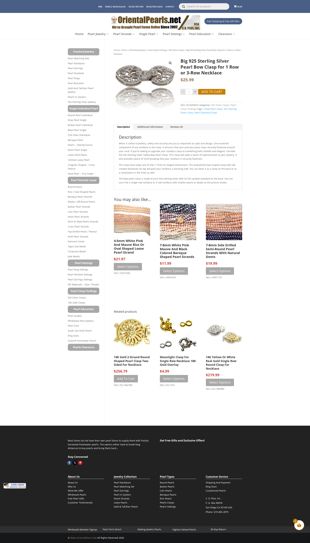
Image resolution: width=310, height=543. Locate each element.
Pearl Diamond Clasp (205, 112)
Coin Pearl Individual (79, 135)
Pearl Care (73, 325)
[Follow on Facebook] (69, 463)
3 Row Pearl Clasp (212, 108)
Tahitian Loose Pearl (79, 159)
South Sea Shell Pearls (80, 330)
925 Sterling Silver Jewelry (82, 101)
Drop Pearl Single (77, 120)
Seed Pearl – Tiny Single (80, 173)
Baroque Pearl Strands (80, 196)
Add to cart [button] (126, 378)
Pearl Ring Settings (78, 269)
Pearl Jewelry (97, 34)
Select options (128, 266)
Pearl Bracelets (76, 83)
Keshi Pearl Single (77, 149)
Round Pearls (75, 186)
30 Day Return (136, 6)
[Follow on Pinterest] (80, 463)
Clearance (225, 34)
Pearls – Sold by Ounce (80, 144)
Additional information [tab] (150, 126)
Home (79, 34)
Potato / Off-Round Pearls (81, 201)
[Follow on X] (75, 463)
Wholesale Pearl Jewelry (80, 320)
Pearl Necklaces (76, 63)
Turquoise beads (77, 251)
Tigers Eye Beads (77, 246)
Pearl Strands (122, 34)
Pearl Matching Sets (78, 58)
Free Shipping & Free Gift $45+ (223, 21)
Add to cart (211, 91)
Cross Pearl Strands (78, 226)
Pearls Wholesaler (115, 6)
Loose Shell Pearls (77, 154)
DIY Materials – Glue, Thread (83, 284)
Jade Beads (74, 256)
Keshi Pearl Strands (78, 216)
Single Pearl (147, 34)
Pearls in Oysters (77, 96)
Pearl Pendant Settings (80, 274)
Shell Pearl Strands (78, 236)
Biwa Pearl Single (77, 130)
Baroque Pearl (75, 140)
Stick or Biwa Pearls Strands (83, 221)
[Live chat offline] (14, 486)
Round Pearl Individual (80, 115)
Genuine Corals (76, 241)
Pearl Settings (172, 34)
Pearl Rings (74, 78)
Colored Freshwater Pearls (82, 340)
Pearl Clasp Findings (157, 50)
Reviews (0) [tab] (176, 126)
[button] (170, 63)
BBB (100, 6)
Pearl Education (200, 34)
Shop (124, 50)
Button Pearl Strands (79, 206)
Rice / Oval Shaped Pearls (81, 191)
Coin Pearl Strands (78, 211)
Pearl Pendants (76, 73)
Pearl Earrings (75, 68)
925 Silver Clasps (176, 50)
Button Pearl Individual (80, 125)
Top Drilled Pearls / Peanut (82, 231)
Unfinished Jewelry (137, 50)
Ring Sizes (73, 335)
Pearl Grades (75, 315)
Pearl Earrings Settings (80, 279)
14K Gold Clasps (76, 302)
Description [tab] (123, 126)
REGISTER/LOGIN (154, 6)
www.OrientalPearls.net (83, 537)
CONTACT (169, 6)
